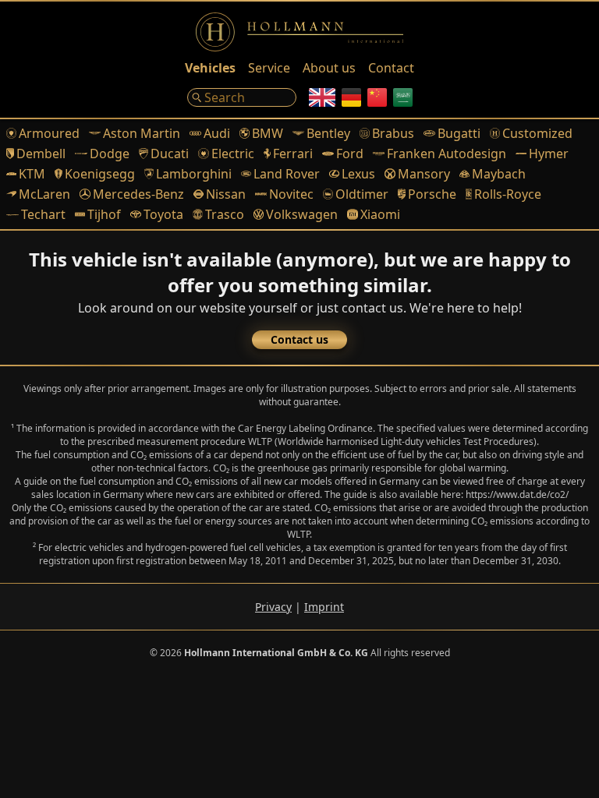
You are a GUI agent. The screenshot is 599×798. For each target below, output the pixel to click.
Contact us (299, 339)
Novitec (291, 194)
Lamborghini (194, 173)
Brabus (393, 133)
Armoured (49, 133)
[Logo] (299, 31)
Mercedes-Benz (138, 194)
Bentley (328, 133)
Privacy (273, 606)
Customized (537, 133)
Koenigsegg (100, 173)
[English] (322, 97)
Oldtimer (361, 194)
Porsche (432, 194)
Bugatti (459, 133)
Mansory (423, 173)
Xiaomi (379, 214)
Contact (391, 67)
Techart (43, 214)
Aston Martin (141, 133)
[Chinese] (377, 97)
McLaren (44, 194)
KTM (32, 173)
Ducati (170, 153)
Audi (217, 133)
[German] (351, 97)
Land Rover (286, 173)
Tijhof (104, 214)
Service (269, 67)
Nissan (226, 194)
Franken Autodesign (446, 153)
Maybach (499, 173)
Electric (232, 153)
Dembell (41, 153)
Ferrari (293, 153)
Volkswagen (302, 214)
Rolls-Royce (507, 194)
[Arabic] (403, 97)
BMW (267, 133)
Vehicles (210, 67)
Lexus (358, 173)
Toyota (163, 214)
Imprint (324, 606)
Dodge (109, 153)
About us (329, 67)
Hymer (549, 153)
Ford (349, 153)
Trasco (224, 214)
